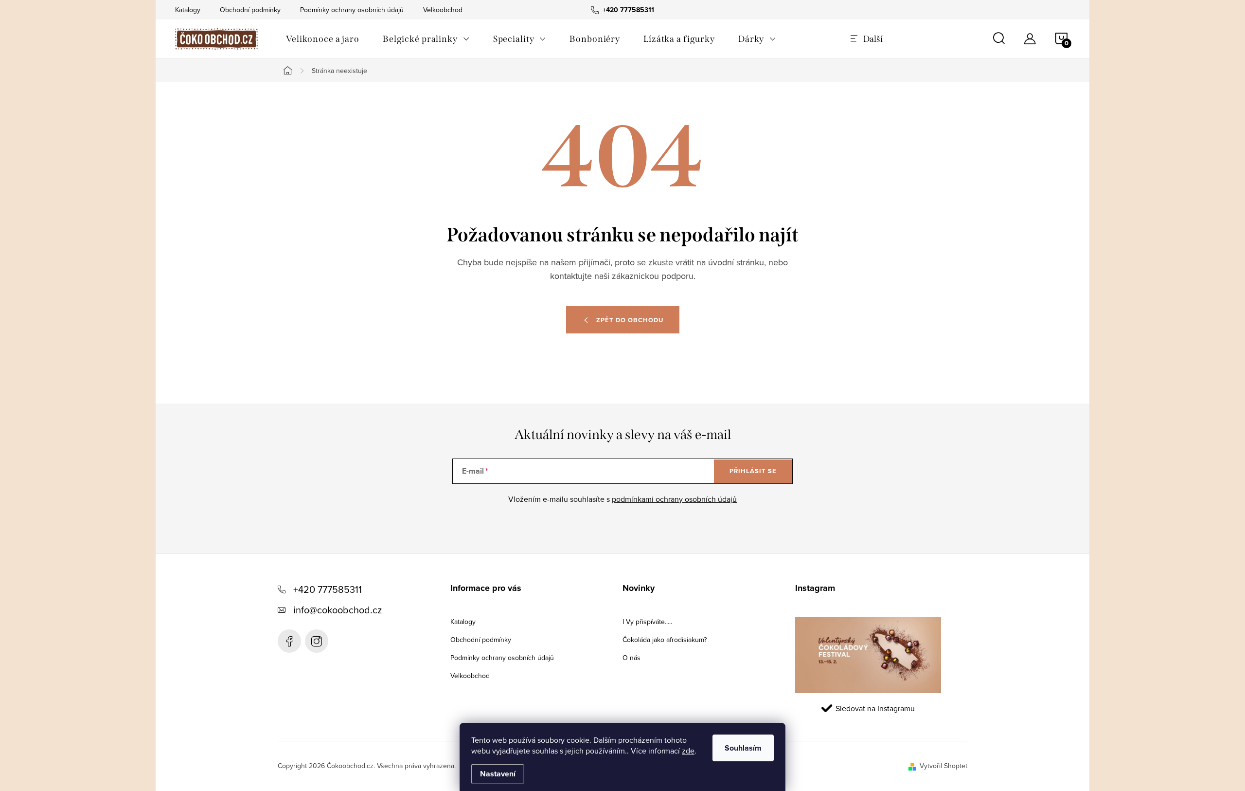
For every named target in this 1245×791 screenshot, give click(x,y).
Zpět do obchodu (629, 320)
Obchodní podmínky (250, 10)
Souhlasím (743, 748)
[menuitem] (322, 38)
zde (688, 750)
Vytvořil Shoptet (943, 766)
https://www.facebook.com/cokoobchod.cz (289, 641)
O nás (631, 657)
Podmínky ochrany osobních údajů (352, 10)
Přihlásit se (753, 471)
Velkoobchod (442, 10)
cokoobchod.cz (316, 641)
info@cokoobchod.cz (337, 610)
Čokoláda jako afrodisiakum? (664, 639)
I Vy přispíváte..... (647, 621)
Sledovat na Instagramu (875, 708)
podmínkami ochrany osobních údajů (674, 499)
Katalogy (187, 10)
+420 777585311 (327, 589)
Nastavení (498, 773)
